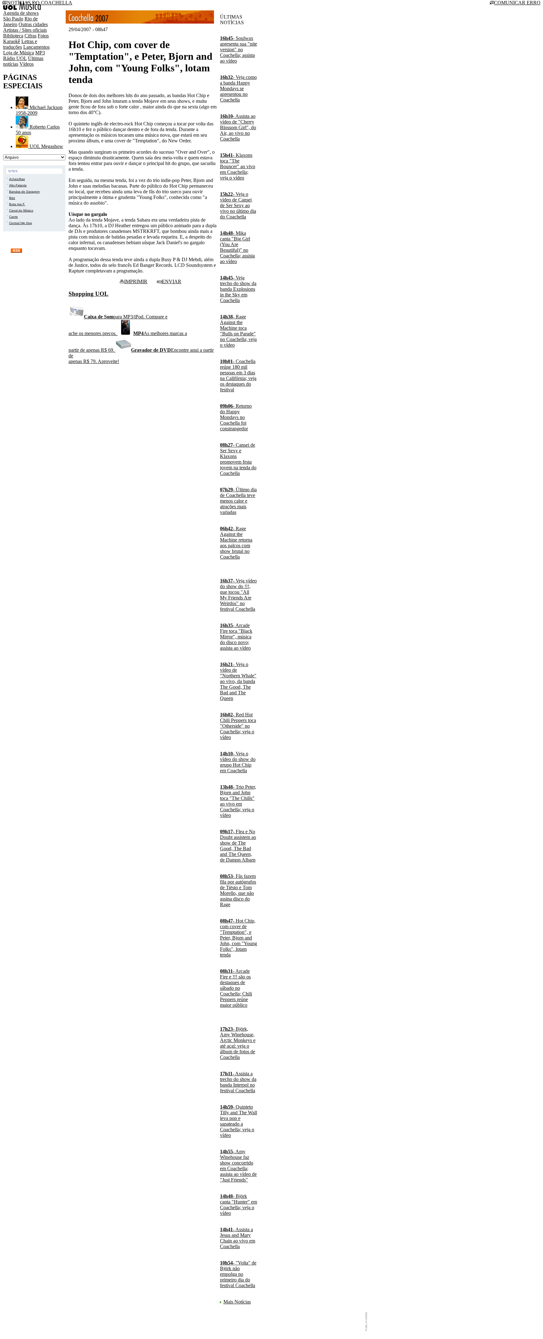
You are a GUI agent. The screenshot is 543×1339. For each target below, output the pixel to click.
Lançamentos (36, 47)
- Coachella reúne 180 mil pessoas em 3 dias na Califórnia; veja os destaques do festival (238, 375)
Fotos (43, 35)
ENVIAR (171, 281)
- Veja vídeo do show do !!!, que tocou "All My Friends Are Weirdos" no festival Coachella (238, 595)
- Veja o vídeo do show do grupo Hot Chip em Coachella (237, 762)
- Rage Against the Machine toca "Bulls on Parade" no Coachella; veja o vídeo (238, 331)
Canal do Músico (21, 210)
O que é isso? (36, 250)
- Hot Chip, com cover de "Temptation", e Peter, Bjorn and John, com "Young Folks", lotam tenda (238, 937)
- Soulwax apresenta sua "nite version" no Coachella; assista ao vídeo (238, 49)
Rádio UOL (15, 58)
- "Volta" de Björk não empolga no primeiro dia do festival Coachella (238, 1274)
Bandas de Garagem (24, 191)
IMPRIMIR (135, 281)
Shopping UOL (88, 293)
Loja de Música (18, 52)
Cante (13, 216)
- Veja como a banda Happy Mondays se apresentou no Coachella (238, 88)
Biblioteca (13, 35)
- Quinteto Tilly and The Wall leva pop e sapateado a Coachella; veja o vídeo (238, 1121)
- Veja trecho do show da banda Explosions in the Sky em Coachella (238, 289)
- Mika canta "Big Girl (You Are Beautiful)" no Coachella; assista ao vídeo (237, 247)
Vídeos (26, 64)
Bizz (12, 198)
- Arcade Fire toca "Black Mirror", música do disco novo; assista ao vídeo (236, 637)
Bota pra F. (17, 204)
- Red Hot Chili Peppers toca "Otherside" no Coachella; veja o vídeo (238, 726)
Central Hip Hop (20, 223)
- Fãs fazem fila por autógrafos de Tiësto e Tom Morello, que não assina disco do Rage (238, 890)
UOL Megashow (45, 146)
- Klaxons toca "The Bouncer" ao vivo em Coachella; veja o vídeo (237, 166)
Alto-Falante (18, 185)
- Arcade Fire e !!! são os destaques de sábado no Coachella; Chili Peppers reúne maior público (236, 988)
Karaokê (11, 41)
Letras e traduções (20, 44)
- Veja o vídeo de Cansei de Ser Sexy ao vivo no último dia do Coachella (238, 205)
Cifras (30, 35)
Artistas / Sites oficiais (25, 30)
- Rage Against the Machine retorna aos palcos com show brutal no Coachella (236, 542)
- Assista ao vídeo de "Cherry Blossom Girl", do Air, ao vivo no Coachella (238, 127)
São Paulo (13, 18)
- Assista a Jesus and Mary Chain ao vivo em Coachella (237, 1238)
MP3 (40, 52)
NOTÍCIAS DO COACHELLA (39, 2)
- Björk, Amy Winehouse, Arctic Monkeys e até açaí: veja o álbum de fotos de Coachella (237, 1043)
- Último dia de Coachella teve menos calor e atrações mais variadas (238, 501)
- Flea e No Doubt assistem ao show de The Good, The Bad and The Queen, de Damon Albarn (238, 845)
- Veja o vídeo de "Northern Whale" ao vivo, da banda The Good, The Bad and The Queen (238, 681)
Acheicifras (17, 179)
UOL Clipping (25, 257)
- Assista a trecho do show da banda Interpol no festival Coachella (238, 1082)
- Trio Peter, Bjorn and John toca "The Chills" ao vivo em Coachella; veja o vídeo (238, 801)
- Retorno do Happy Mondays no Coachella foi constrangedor (236, 417)
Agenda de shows (21, 13)
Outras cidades (33, 24)
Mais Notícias (237, 1301)
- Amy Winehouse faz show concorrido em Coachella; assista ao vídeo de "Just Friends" (238, 1165)
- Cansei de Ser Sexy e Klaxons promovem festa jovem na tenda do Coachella (238, 459)
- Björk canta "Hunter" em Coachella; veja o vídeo (238, 1204)
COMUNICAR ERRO (517, 2)
